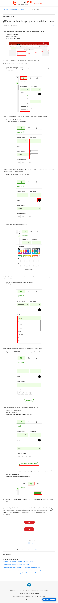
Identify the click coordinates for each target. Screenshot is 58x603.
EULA (46, 590)
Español (28, 599)
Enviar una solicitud (35, 549)
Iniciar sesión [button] (38, 3)
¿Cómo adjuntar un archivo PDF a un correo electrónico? (18, 561)
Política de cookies (27, 590)
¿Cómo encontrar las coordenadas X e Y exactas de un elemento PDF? (22, 567)
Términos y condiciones (38, 590)
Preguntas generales (19, 9)
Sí (25, 543)
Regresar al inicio (7, 554)
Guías (11, 9)
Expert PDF (5, 9)
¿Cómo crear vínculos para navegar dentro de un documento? (19, 573)
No (33, 543)
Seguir (52, 25)
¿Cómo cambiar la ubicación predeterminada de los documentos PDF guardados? (24, 570)
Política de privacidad (15, 590)
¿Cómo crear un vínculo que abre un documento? (16, 564)
